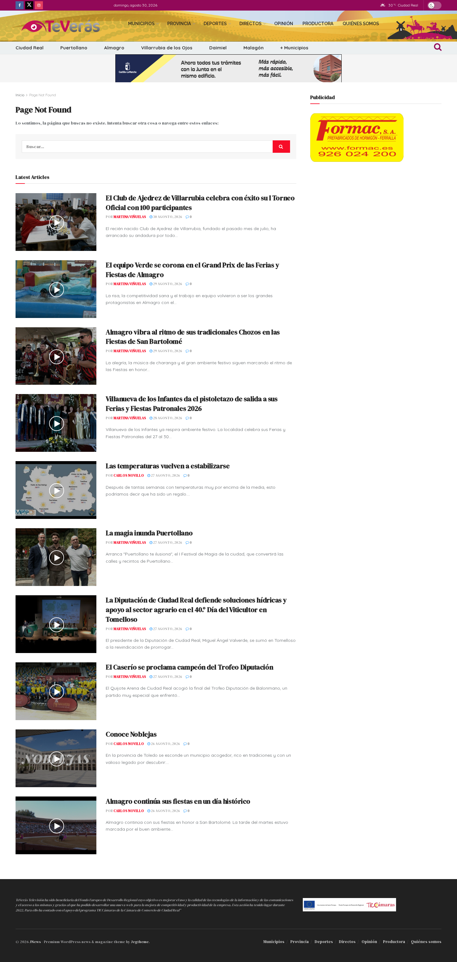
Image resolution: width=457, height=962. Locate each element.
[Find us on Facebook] (20, 5)
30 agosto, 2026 (167, 217)
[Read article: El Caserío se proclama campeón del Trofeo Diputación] (56, 691)
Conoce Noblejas (131, 734)
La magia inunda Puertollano (149, 533)
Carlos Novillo (128, 475)
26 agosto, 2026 (165, 744)
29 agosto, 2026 (167, 284)
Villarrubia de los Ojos (166, 48)
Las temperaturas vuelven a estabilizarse (167, 465)
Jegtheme (140, 941)
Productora (317, 23)
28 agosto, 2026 (167, 418)
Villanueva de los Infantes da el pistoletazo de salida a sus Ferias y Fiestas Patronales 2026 (192, 403)
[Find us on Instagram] (39, 5)
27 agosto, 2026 (165, 475)
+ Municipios (294, 48)
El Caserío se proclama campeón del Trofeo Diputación (189, 667)
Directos (250, 23)
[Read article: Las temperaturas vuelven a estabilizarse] (56, 490)
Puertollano (73, 48)
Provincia (179, 23)
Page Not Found (42, 95)
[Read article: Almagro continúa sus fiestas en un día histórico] (56, 825)
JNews (35, 941)
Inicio (20, 95)
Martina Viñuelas (129, 217)
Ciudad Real (30, 48)
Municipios (141, 23)
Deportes (215, 23)
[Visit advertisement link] (228, 68)
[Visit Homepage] (66, 26)
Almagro (114, 48)
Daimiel (218, 48)
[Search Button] (437, 48)
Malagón (253, 48)
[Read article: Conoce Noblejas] (56, 758)
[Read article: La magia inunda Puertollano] (56, 557)
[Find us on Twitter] (29, 5)
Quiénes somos (361, 23)
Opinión (283, 23)
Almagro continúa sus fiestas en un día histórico (178, 801)
